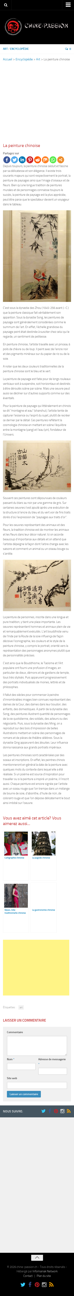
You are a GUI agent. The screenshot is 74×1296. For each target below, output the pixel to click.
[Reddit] (37, 159)
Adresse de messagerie (52, 1062)
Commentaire (15, 1032)
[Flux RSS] (68, 1111)
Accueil (7, 59)
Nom (10, 1059)
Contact (28, 1276)
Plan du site (44, 1276)
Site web (12, 1078)
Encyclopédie (19, 49)
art (21, 1007)
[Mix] (45, 159)
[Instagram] (62, 1111)
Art (5, 49)
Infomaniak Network (45, 1271)
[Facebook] (6, 159)
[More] (60, 159)
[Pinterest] (29, 159)
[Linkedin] (22, 159)
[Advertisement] (37, 102)
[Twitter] (14, 159)
